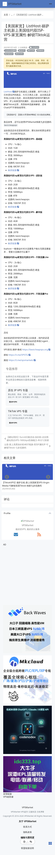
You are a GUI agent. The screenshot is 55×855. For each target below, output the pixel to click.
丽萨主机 (31, 50)
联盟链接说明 (27, 848)
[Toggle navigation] (50, 4)
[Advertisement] (27, 575)
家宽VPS (22, 50)
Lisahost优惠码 (10, 50)
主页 (6, 14)
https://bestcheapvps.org (35, 349)
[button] (24, 841)
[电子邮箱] (16, 534)
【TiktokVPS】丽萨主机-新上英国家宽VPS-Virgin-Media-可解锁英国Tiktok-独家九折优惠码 (26, 484)
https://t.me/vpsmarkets (21, 360)
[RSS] (39, 534)
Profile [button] (7, 513)
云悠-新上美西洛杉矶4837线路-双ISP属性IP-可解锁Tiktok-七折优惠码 (26, 446)
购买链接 (12, 170)
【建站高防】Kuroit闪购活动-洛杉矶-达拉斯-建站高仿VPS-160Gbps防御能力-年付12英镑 (28, 439)
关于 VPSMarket (27, 821)
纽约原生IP (9, 54)
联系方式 (27, 826)
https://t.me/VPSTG (18, 354)
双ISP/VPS (19, 54)
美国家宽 (40, 50)
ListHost (8, 91)
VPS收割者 (8, 796)
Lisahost (35, 47)
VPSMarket (14, 4)
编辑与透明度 (27, 837)
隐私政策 (27, 832)
